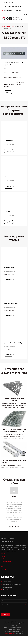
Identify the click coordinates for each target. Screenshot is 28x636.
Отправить (5, 614)
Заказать (8, 92)
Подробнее (9, 151)
